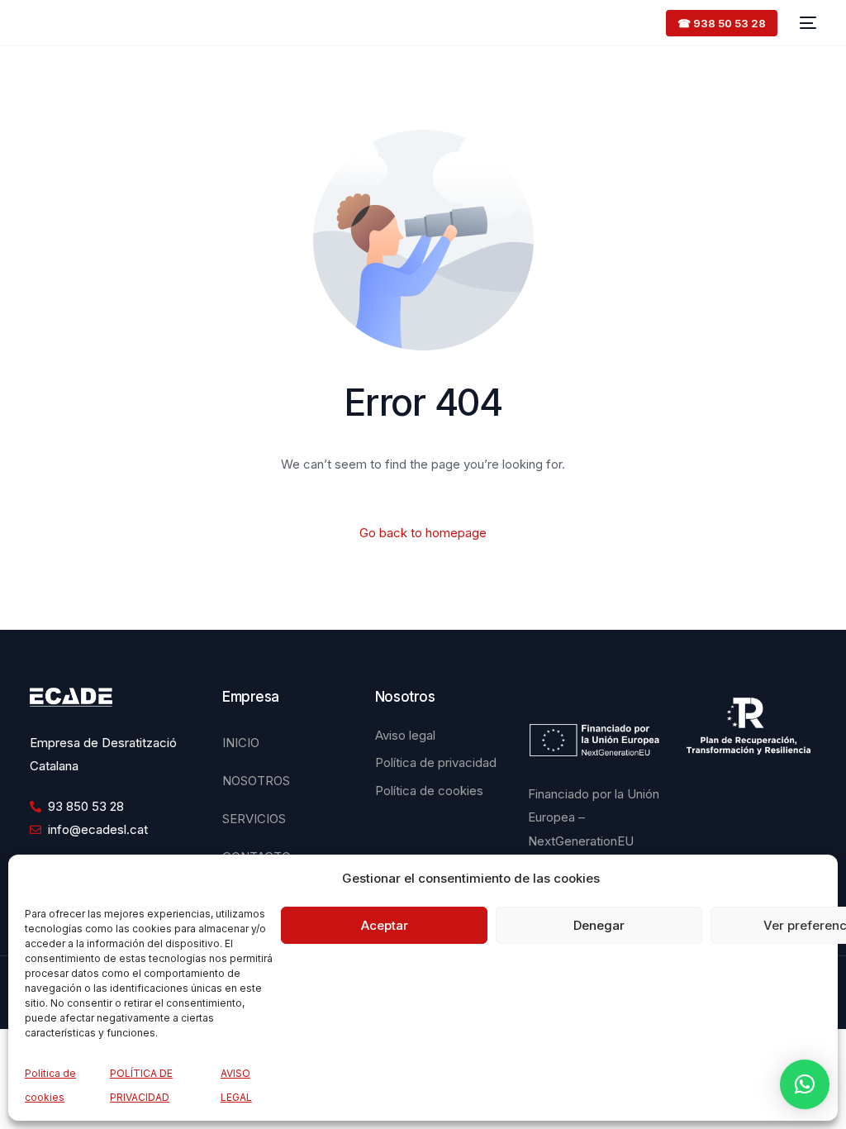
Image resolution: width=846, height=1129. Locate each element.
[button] (804, 1084)
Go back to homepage (423, 533)
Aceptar (384, 925)
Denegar (599, 925)
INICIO (240, 742)
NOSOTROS (256, 780)
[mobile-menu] (805, 23)
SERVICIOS (254, 819)
